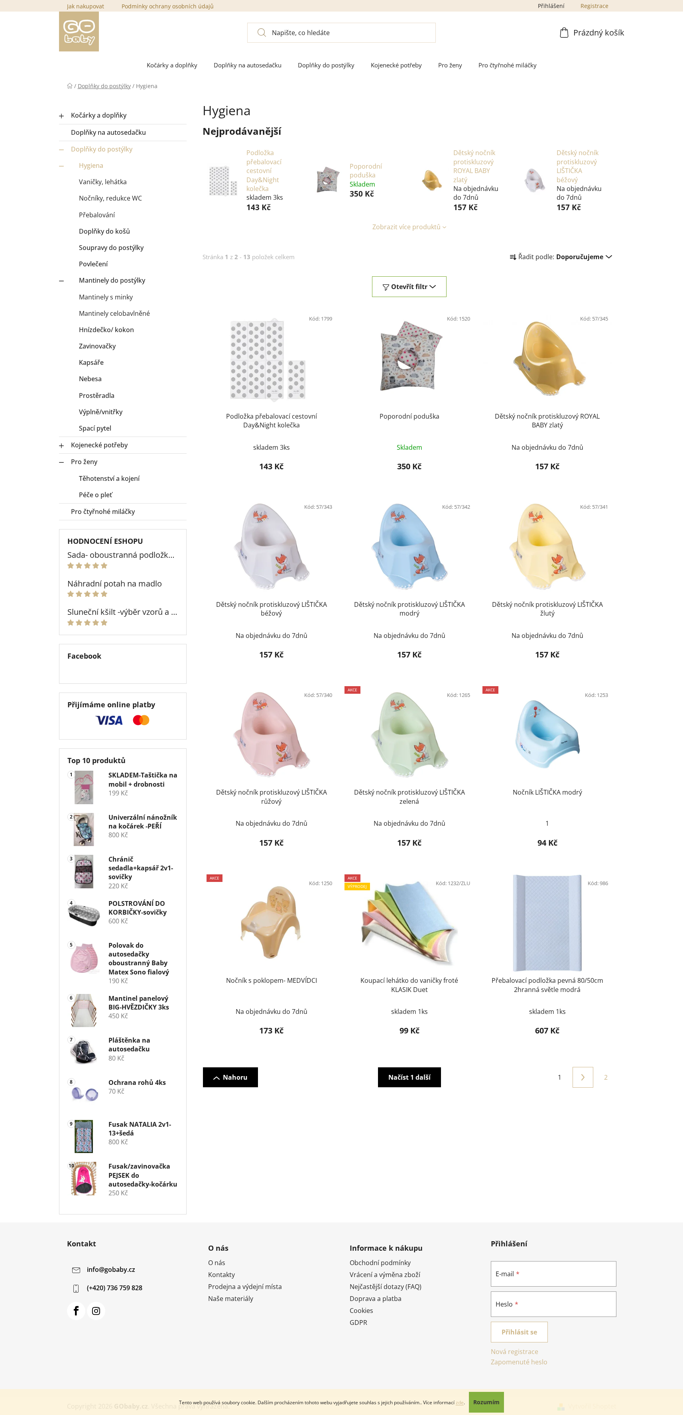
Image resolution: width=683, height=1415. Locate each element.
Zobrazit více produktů (406, 226)
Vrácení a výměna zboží (385, 1274)
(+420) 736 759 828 (114, 1287)
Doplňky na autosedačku (108, 132)
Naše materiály (230, 1298)
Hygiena (91, 165)
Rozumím (486, 1402)
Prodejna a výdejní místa (245, 1286)
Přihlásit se (519, 1332)
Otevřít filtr (409, 286)
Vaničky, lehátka (103, 181)
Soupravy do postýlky (111, 247)
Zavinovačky (97, 346)
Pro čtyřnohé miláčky (103, 511)
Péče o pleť (95, 494)
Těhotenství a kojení (109, 478)
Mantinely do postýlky (112, 280)
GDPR (358, 1322)
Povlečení (93, 264)
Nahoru (235, 1077)
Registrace (594, 6)
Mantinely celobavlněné (114, 313)
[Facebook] (76, 1311)
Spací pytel (95, 428)
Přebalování (97, 215)
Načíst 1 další (409, 1077)
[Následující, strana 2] (583, 1077)
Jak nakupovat (85, 6)
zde (460, 1402)
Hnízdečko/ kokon (106, 329)
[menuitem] (172, 65)
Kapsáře (91, 362)
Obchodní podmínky (380, 1262)
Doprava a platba (376, 1298)
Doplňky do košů (104, 231)
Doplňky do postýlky (101, 149)
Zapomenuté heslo (519, 1362)
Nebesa (90, 378)
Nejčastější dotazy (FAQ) (385, 1286)
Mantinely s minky (106, 297)
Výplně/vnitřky (100, 411)
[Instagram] (96, 1311)
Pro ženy (84, 461)
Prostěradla (96, 395)
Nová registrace (514, 1351)
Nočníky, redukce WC (110, 198)
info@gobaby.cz (111, 1269)
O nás (216, 1262)
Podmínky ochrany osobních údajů (168, 6)
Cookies (361, 1310)
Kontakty (221, 1274)
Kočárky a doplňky (98, 115)
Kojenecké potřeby (99, 445)
